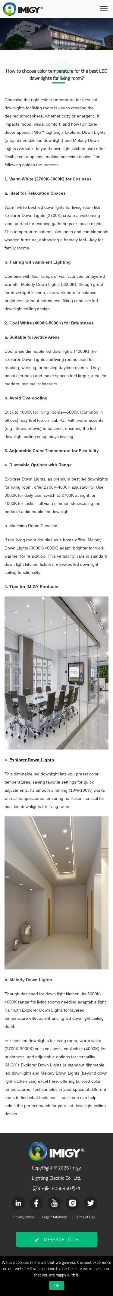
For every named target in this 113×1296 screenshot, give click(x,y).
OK (57, 1285)
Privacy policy (23, 1217)
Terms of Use (85, 1217)
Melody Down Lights (31, 979)
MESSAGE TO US (61, 1239)
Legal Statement (54, 1217)
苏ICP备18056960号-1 (56, 1188)
